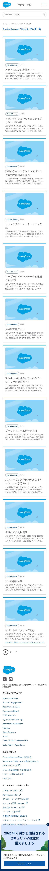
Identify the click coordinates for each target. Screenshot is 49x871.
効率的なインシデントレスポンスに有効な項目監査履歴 (23, 173)
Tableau (6, 728)
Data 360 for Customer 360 (15, 740)
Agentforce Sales (10, 698)
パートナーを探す (10, 812)
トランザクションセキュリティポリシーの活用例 (23, 120)
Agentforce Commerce (13, 723)
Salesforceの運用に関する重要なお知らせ (21, 761)
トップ (5, 24)
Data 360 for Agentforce (14, 745)
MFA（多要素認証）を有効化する (17, 770)
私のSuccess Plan (10, 795)
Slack (5, 736)
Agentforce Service (11, 707)
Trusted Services (17, 24)
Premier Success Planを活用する (17, 757)
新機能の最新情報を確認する (15, 816)
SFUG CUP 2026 (10, 765)
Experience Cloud (11, 711)
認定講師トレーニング (12, 807)
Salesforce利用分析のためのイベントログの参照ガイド (23, 380)
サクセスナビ (24, 4)
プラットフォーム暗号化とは (21, 430)
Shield (22, 65)
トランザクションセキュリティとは (23, 225)
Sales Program (9, 732)
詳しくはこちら (24, 863)
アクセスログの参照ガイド (20, 69)
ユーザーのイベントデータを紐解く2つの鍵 (23, 278)
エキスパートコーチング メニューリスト (20, 820)
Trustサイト (8, 778)
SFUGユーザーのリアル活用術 (16, 799)
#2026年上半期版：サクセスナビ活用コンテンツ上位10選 (26, 642)
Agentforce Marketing (12, 719)
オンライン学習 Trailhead (14, 803)
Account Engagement (12, 702)
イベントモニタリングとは (20, 630)
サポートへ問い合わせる (13, 774)
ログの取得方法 (13, 581)
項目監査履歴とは (15, 329)
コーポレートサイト (11, 790)
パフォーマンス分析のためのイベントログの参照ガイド (23, 481)
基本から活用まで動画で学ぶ (15, 824)
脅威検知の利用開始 (16, 532)
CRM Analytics (9, 715)
